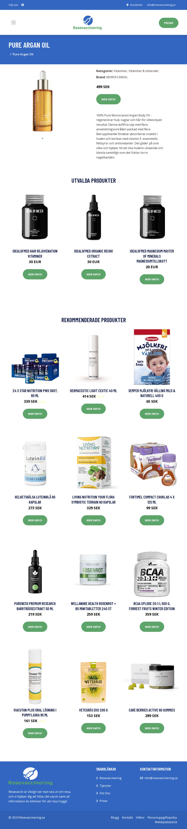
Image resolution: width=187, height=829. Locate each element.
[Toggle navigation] (13, 22)
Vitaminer (120, 71)
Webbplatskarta (166, 822)
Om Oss (105, 793)
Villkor (140, 817)
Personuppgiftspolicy (162, 817)
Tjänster (105, 786)
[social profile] (22, 4)
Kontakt (127, 817)
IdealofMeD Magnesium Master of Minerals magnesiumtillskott (152, 256)
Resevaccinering (111, 778)
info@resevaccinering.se (161, 5)
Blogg (115, 817)
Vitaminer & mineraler (144, 71)
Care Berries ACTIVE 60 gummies (152, 710)
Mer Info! (108, 99)
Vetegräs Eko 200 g (93, 710)
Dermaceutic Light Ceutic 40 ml (93, 390)
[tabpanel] (42, 101)
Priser (168, 23)
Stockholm (136, 5)
